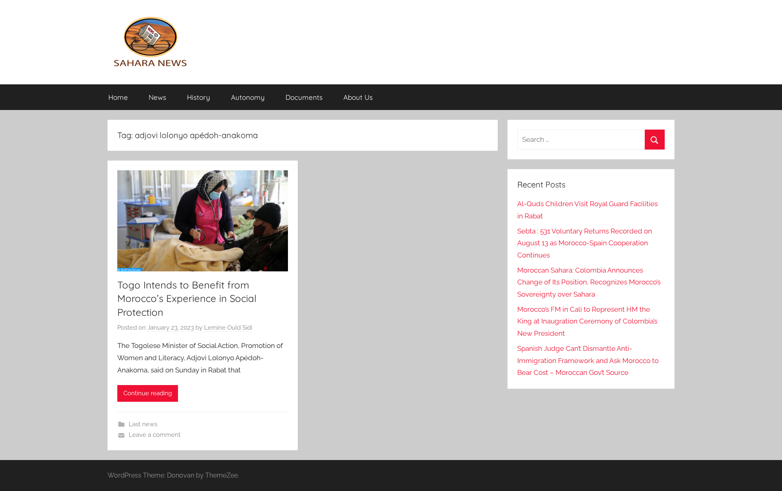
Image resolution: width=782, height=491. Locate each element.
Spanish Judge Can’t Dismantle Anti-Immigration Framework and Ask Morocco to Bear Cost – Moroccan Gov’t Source (588, 360)
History (198, 97)
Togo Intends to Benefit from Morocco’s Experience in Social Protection (187, 298)
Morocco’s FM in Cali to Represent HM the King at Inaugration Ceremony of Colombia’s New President (587, 321)
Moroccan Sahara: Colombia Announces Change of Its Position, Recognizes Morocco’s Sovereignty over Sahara (589, 282)
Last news (143, 424)
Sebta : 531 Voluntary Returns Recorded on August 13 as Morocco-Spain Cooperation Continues (584, 243)
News (157, 97)
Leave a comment (154, 434)
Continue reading (147, 393)
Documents (304, 97)
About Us (358, 97)
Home (118, 97)
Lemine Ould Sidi (228, 327)
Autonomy (248, 97)
